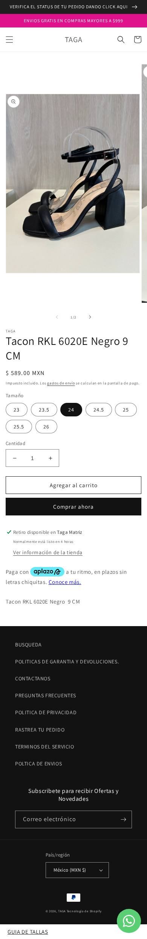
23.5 (44, 409)
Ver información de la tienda (48, 552)
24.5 (98, 409)
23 (17, 409)
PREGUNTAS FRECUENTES (45, 695)
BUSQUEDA (28, 644)
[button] (9, 39)
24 (71, 409)
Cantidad (15, 443)
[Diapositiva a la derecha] (90, 317)
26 (46, 426)
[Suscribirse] (123, 819)
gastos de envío (61, 383)
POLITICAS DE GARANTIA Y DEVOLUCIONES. (67, 661)
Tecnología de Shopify (84, 911)
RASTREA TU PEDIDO (39, 729)
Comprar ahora (73, 506)
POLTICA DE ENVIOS (38, 763)
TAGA (62, 911)
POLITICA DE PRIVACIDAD (46, 712)
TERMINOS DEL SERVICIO (44, 746)
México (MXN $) (70, 870)
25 (126, 409)
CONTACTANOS (33, 678)
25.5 (19, 426)
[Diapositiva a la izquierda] (57, 317)
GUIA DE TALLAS (28, 931)
